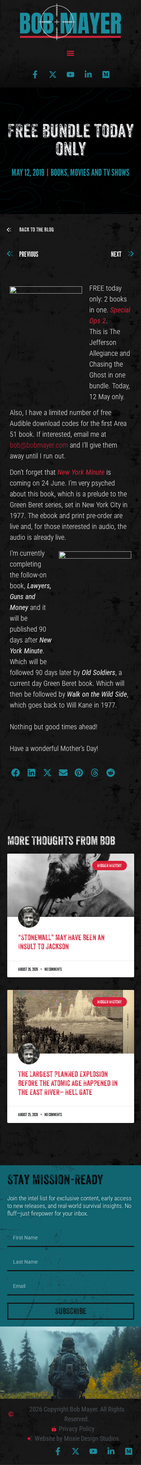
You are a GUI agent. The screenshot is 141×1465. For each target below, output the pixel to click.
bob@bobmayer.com (39, 445)
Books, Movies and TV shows (90, 172)
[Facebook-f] (35, 74)
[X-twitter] (53, 74)
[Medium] (106, 74)
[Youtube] (70, 74)
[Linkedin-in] (88, 74)
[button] (71, 53)
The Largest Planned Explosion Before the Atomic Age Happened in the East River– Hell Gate (68, 1083)
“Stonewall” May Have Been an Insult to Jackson (61, 942)
